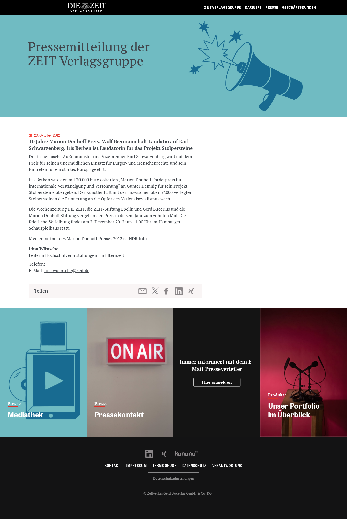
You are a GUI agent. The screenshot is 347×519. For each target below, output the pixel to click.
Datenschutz (194, 466)
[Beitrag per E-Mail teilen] (142, 291)
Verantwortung (227, 466)
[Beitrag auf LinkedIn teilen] (179, 291)
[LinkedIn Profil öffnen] (152, 453)
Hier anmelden (217, 382)
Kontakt (112, 466)
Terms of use (165, 466)
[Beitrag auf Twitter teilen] (155, 290)
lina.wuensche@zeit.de (66, 270)
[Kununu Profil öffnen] (189, 453)
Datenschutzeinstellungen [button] (173, 478)
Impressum (136, 466)
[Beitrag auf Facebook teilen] (168, 291)
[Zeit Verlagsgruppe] (87, 8)
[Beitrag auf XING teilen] (191, 291)
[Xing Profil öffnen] (167, 453)
